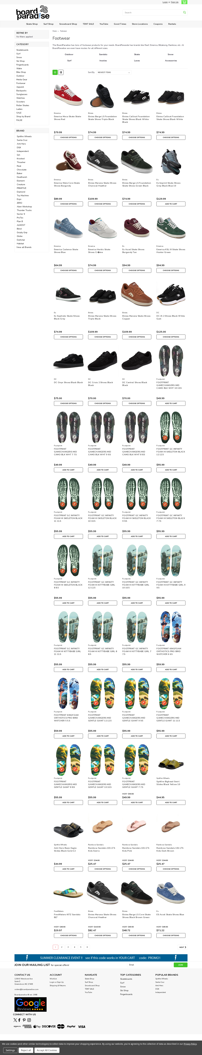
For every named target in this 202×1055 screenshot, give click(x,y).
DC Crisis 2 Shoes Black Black (100, 384)
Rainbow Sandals (96, 845)
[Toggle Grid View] (55, 72)
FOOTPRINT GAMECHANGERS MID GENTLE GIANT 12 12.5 (99, 718)
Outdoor (20, 75)
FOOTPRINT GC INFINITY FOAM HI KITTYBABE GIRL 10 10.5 (135, 585)
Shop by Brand (23, 116)
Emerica (57, 113)
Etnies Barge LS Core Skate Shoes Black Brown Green (136, 916)
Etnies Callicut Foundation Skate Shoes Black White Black (136, 119)
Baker (19, 173)
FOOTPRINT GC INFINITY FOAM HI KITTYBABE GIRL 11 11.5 (67, 651)
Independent (23, 151)
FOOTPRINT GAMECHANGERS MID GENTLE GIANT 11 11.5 (168, 718)
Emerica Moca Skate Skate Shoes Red (67, 118)
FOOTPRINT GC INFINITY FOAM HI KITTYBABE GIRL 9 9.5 (170, 585)
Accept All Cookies (47, 1050)
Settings (10, 1050)
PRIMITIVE (21, 188)
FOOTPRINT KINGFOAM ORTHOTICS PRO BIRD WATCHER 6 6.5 (168, 651)
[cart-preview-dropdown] (184, 2)
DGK (19, 147)
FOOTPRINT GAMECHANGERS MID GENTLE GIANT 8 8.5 (65, 784)
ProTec (20, 217)
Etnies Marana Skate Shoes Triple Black (102, 317)
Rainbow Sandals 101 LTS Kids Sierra (101, 849)
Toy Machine (23, 195)
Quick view (68, 108)
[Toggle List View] (60, 72)
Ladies (19, 109)
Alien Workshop (24, 206)
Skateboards (22, 50)
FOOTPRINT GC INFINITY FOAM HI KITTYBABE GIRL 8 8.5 (102, 651)
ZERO (19, 203)
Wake (19, 68)
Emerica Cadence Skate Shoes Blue (66, 251)
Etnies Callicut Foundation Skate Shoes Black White (170, 118)
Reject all (26, 1050)
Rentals (172, 24)
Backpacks (21, 90)
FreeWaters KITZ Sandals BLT (67, 916)
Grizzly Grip (22, 232)
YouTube (104, 24)
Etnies (90, 113)
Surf (18, 53)
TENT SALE (88, 24)
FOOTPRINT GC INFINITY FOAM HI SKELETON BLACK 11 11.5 (68, 518)
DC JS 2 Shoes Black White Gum (170, 317)
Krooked (21, 158)
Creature (21, 184)
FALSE (19, 120)
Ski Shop (20, 61)
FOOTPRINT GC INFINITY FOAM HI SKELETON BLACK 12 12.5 (170, 452)
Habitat (20, 243)
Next (181, 947)
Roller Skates (22, 105)
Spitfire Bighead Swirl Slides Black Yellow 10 (168, 783)
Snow (19, 57)
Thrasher (21, 162)
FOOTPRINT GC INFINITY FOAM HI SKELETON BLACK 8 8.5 (68, 585)
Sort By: (91, 72)
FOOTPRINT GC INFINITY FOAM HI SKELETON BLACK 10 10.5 (102, 518)
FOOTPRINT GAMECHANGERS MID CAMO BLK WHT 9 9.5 (99, 452)
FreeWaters (59, 911)
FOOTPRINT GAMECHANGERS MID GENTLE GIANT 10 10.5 (99, 784)
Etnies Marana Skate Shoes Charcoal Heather (102, 184)
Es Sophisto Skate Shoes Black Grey (67, 317)
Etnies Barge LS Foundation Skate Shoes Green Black (136, 184)
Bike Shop (21, 72)
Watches (20, 98)
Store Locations (140, 24)
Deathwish (22, 177)
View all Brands (23, 247)
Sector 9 (21, 214)
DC (157, 312)
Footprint (160, 379)
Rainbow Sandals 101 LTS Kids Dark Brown (169, 849)
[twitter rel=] (15, 1020)
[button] (30, 1004)
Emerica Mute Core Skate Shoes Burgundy (67, 184)
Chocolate (21, 169)
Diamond (21, 191)
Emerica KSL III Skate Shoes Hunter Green (170, 251)
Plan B (20, 221)
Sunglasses (21, 94)
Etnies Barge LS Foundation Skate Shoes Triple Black (102, 118)
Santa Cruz (22, 140)
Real (19, 166)
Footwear (20, 83)
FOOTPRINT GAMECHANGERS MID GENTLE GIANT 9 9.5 (133, 718)
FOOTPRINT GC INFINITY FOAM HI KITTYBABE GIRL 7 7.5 (136, 651)
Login (165, 2)
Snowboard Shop (68, 24)
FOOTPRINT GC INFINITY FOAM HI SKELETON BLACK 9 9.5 (136, 518)
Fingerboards (22, 64)
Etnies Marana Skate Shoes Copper (136, 317)
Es (157, 179)
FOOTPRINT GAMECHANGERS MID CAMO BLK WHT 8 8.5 (133, 452)
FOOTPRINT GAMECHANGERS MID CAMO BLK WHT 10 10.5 (169, 385)
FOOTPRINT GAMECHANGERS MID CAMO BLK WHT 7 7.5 (65, 452)
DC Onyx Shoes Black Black (68, 382)
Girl (18, 155)
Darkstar (21, 239)
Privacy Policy (190, 1043)
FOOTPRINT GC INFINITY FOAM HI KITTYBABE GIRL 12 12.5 (101, 585)
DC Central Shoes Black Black (134, 384)
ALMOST (21, 225)
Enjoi (19, 199)
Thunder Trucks (24, 210)
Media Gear (21, 79)
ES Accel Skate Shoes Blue (170, 914)
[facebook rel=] (19, 1020)
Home (54, 31)
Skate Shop (32, 24)
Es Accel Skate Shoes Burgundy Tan (133, 251)
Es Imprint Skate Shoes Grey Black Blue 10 (168, 184)
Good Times (120, 24)
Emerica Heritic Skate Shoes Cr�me (99, 251)
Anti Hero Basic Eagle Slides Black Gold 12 (65, 849)
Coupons (158, 24)
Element (21, 180)
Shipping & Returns (58, 985)
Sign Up (174, 2)
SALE (18, 112)
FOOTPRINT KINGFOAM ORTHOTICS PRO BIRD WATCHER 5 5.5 (66, 718)
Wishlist (53, 979)
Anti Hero (21, 143)
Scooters (20, 101)
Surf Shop (48, 24)
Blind (19, 228)
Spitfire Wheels (24, 136)
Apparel (20, 87)
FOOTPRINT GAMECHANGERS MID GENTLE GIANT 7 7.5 (133, 784)
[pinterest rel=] (24, 1020)
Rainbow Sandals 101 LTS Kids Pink (135, 849)
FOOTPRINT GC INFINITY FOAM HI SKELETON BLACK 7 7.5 (170, 518)
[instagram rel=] (29, 1020)
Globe (19, 236)
